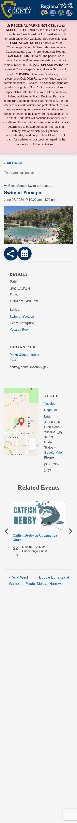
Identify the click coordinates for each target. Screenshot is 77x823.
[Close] (68, 25)
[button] (32, 441)
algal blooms (57, 51)
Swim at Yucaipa (22, 316)
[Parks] (37, 11)
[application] (21, 422)
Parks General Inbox (24, 354)
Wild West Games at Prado (22, 580)
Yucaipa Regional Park (50, 409)
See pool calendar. (55, 38)
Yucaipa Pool (19, 329)
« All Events (13, 163)
